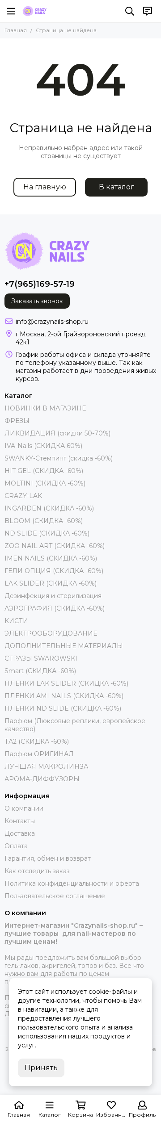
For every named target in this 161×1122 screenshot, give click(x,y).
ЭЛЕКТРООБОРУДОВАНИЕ (50, 633)
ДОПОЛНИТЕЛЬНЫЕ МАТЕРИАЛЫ (63, 646)
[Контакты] (148, 11)
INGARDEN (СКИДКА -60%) (49, 508)
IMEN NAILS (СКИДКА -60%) (50, 558)
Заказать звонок (37, 301)
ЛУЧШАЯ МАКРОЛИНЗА (46, 766)
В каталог (116, 187)
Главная (15, 30)
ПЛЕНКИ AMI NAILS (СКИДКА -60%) (63, 696)
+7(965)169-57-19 (39, 284)
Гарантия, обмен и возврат (47, 858)
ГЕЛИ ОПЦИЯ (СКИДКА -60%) (53, 571)
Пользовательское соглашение (54, 896)
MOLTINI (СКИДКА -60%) (44, 483)
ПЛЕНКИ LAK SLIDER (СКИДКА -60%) (66, 683)
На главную (44, 187)
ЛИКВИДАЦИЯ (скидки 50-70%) (57, 433)
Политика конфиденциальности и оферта (71, 883)
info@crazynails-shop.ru (52, 322)
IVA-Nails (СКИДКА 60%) (43, 446)
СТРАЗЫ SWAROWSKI (40, 658)
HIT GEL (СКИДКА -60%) (43, 471)
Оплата (16, 846)
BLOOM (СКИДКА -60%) (43, 521)
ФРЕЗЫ (17, 421)
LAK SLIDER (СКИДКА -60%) (50, 583)
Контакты (19, 821)
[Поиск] (130, 11)
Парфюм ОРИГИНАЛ (39, 754)
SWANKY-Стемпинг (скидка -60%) (58, 458)
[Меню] (11, 11)
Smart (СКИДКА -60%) (40, 671)
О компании (23, 808)
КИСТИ (16, 621)
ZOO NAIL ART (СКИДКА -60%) (54, 546)
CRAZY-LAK (23, 496)
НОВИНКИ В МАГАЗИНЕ (45, 408)
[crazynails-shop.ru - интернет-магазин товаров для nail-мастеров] (34, 11)
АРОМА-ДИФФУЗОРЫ (42, 779)
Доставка (19, 833)
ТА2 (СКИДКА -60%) (36, 741)
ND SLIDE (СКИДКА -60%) (46, 533)
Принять (41, 1067)
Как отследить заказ (37, 871)
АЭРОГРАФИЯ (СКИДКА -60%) (54, 608)
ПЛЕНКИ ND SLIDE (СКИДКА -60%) (62, 708)
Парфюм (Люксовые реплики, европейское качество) (74, 725)
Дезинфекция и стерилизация (53, 596)
